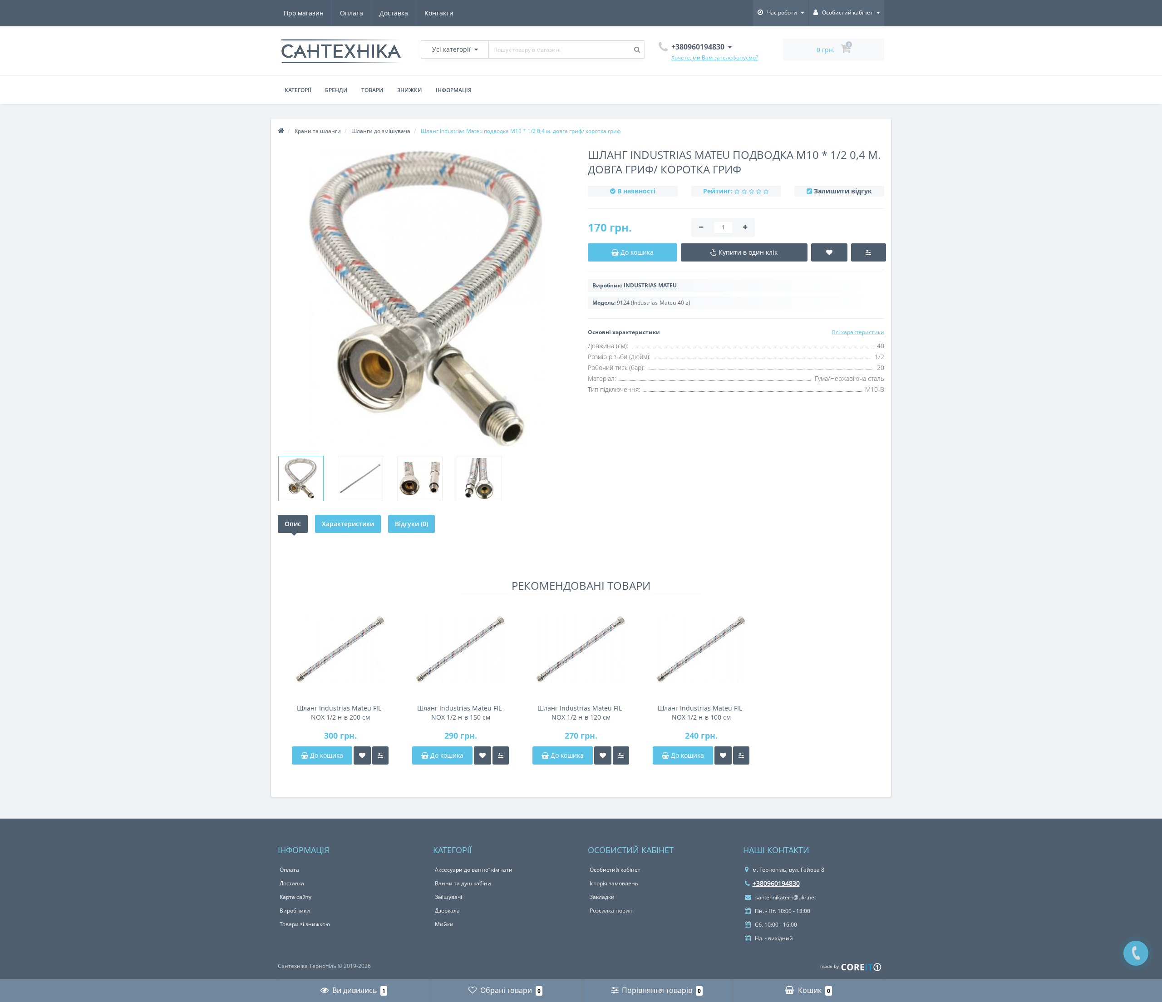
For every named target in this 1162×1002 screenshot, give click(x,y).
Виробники (295, 910)
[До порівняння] (380, 755)
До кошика (325, 755)
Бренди (336, 90)
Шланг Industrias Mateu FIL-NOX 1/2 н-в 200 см (340, 712)
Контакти (438, 13)
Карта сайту (295, 897)
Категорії (298, 90)
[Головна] (281, 131)
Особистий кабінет (615, 870)
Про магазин (304, 13)
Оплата (351, 13)
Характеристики (348, 523)
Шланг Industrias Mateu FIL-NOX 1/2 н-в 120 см (580, 712)
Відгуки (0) (411, 523)
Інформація (454, 90)
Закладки (602, 897)
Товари (372, 90)
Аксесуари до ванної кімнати (473, 870)
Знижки (409, 90)
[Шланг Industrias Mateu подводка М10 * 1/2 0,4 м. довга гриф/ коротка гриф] (301, 478)
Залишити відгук (843, 191)
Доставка (393, 13)
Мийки (444, 924)
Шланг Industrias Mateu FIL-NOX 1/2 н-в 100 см (701, 712)
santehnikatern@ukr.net (785, 897)
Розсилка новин (611, 910)
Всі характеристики (858, 332)
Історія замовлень (614, 883)
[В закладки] (362, 755)
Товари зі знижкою (305, 924)
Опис (293, 523)
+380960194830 (776, 883)
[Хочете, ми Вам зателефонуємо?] (1136, 953)
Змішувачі (448, 897)
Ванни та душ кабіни (463, 883)
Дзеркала (447, 910)
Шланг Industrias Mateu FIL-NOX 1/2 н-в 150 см (460, 712)
